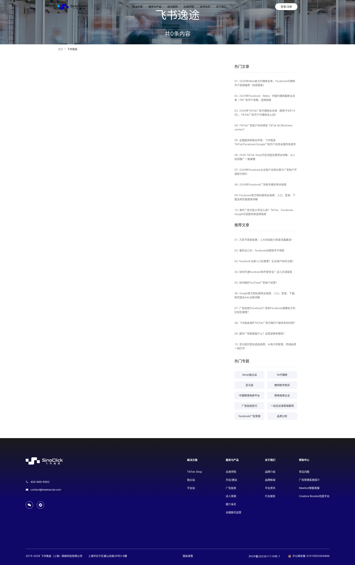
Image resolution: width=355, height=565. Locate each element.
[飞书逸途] (72, 6)
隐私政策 (188, 555)
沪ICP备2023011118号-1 (264, 556)
